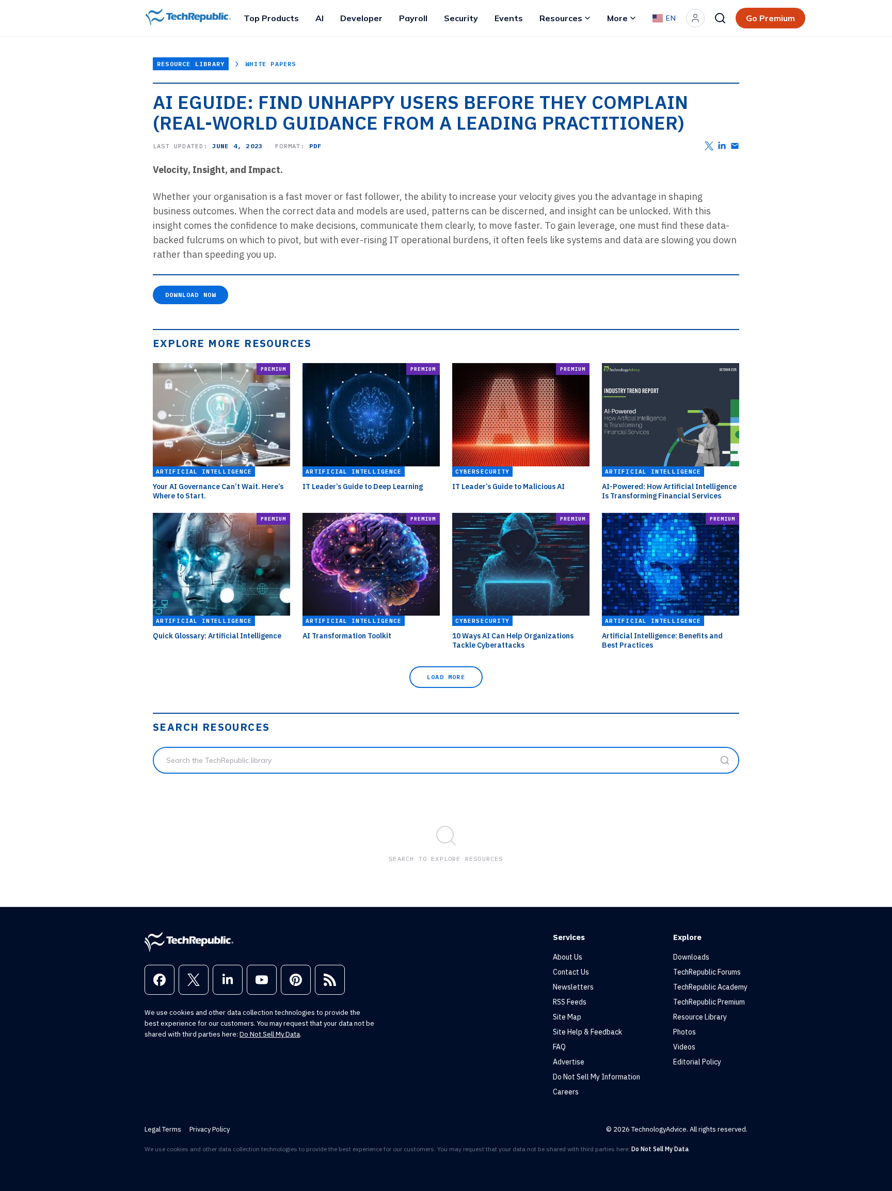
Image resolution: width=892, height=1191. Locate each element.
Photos (684, 1032)
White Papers (270, 64)
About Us (567, 957)
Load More (446, 677)
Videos (684, 1047)
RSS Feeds (569, 1002)
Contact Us (571, 972)
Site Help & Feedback (587, 1032)
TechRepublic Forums (707, 972)
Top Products (271, 18)
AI (319, 18)
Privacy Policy (209, 1129)
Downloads (691, 957)
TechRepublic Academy (710, 987)
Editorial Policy (697, 1062)
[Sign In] (695, 18)
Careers (566, 1091)
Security (461, 18)
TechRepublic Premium (709, 1002)
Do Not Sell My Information (596, 1077)
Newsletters (573, 987)
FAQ (559, 1047)
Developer (361, 18)
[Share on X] (709, 146)
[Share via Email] (734, 146)
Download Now (190, 295)
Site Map (567, 1017)
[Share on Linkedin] (722, 146)
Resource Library (191, 64)
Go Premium (770, 18)
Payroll (413, 18)
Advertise (568, 1062)
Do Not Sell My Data (270, 1034)
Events (509, 18)
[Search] (720, 18)
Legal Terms (163, 1129)
